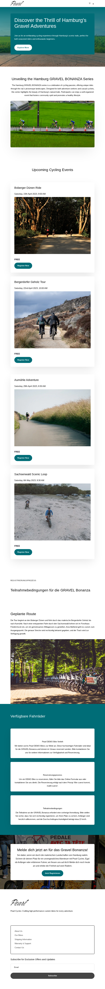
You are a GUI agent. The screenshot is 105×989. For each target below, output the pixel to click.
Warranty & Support (23, 943)
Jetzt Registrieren (52, 873)
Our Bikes (19, 935)
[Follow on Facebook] (12, 918)
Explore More (23, 48)
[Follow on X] (18, 918)
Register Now (23, 266)
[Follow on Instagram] (23, 918)
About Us (18, 931)
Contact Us (19, 947)
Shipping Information (23, 939)
